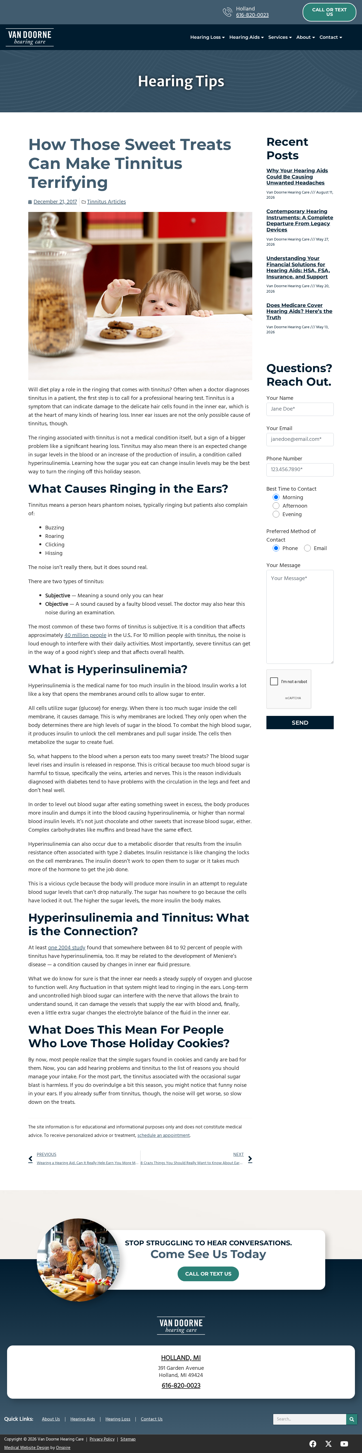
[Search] (351, 1419)
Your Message (283, 565)
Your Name (279, 398)
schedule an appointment (163, 1135)
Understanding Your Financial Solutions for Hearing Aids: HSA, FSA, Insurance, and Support (298, 267)
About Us (51, 1419)
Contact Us (152, 1419)
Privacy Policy (102, 1439)
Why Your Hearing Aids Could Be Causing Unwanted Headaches (297, 177)
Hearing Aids (244, 37)
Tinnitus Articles (106, 202)
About (303, 37)
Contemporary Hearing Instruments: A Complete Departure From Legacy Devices (299, 220)
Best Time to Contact (291, 489)
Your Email (279, 428)
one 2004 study (66, 947)
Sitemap (128, 1439)
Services (278, 37)
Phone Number (284, 458)
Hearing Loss (205, 37)
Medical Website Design (26, 1448)
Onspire (63, 1448)
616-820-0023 (252, 15)
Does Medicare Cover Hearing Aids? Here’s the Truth (299, 311)
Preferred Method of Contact (291, 536)
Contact (329, 37)
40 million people (85, 635)
